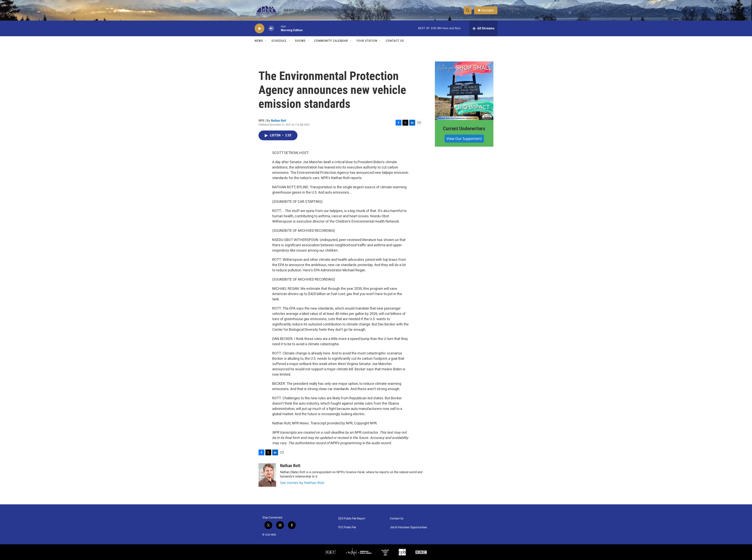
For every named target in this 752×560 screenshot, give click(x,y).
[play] (259, 28)
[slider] (277, 28)
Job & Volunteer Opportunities (408, 527)
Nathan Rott (278, 120)
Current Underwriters (464, 128)
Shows (300, 40)
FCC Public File (347, 527)
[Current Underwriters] (464, 91)
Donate (487, 10)
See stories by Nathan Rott (302, 482)
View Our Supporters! (464, 138)
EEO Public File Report (351, 518)
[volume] (271, 28)
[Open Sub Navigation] (266, 40)
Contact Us (395, 40)
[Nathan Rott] (267, 475)
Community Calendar (331, 40)
